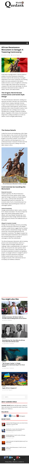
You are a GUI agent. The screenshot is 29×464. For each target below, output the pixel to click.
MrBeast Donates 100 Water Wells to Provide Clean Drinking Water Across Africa (14, 317)
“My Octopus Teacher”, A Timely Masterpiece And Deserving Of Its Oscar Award (13, 365)
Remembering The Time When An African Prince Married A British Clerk (13, 340)
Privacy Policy (8, 461)
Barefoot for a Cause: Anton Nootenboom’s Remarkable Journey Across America (15, 430)
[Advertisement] (14, 25)
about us (3, 408)
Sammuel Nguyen (16, 55)
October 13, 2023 (6, 55)
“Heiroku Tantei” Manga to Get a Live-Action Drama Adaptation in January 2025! (17, 423)
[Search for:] (14, 397)
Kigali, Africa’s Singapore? (9, 388)
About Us (15, 461)
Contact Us (21, 461)
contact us (9, 408)
